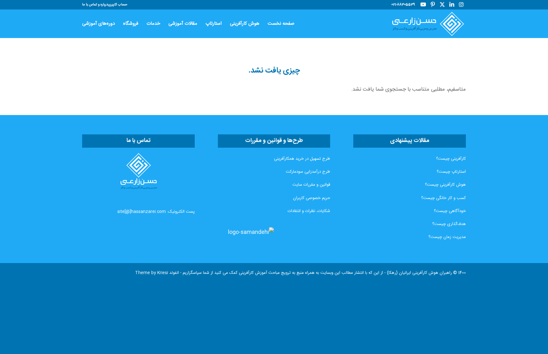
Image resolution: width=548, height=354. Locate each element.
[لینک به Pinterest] (432, 5)
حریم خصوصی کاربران (311, 198)
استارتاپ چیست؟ (451, 171)
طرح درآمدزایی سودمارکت (308, 171)
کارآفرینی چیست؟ (451, 158)
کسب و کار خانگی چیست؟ (443, 198)
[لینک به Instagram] (461, 5)
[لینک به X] (442, 5)
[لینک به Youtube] (423, 5)
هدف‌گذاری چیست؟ (449, 224)
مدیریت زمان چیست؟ (447, 237)
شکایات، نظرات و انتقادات (309, 211)
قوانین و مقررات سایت (311, 184)
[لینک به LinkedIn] (451, 5)
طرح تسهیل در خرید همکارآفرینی (302, 158)
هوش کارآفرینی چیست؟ (445, 184)
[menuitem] (117, 4)
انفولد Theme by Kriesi (157, 272)
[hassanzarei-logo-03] (425, 24)
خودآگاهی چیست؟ (450, 211)
